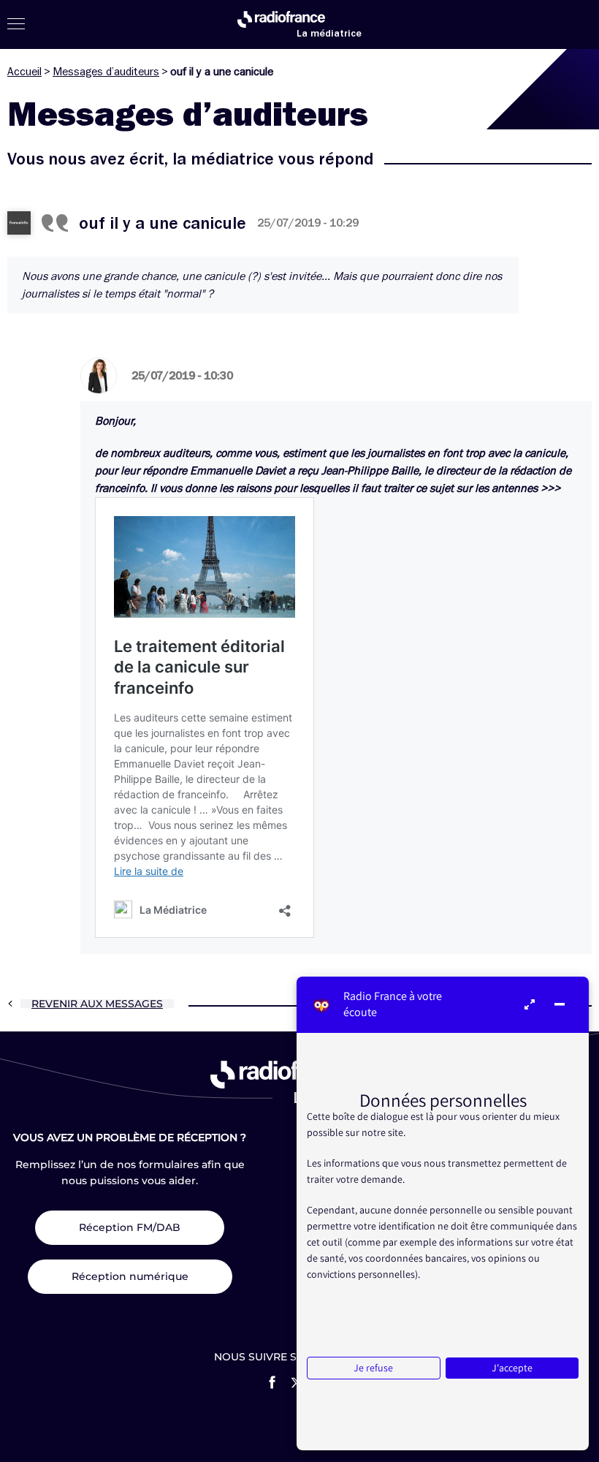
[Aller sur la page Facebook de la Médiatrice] (272, 1382)
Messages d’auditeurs (106, 71)
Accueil (24, 71)
